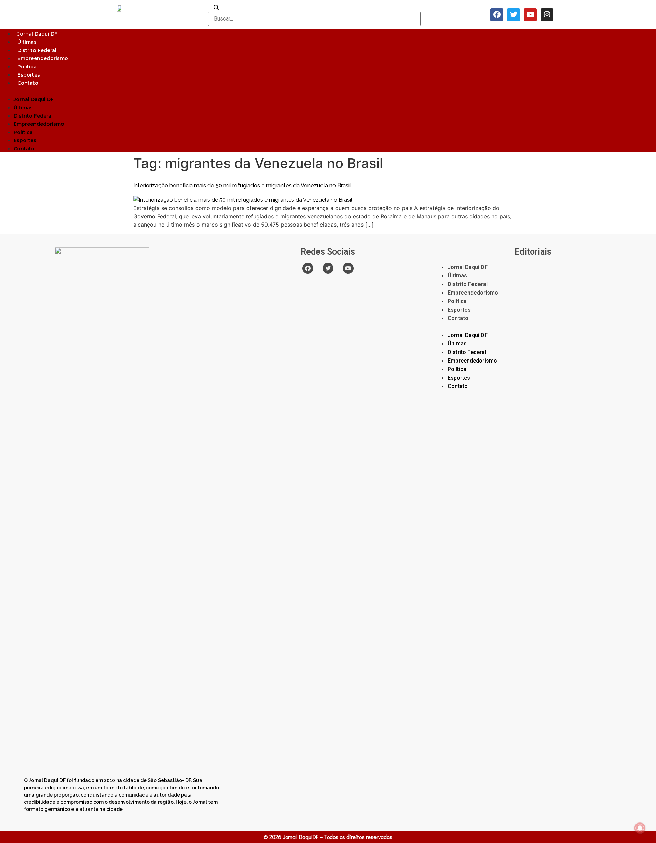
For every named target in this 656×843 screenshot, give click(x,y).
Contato (27, 83)
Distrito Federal (36, 50)
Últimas (27, 42)
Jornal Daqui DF (37, 34)
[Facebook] (496, 14)
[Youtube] (530, 14)
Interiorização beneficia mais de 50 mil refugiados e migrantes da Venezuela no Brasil (242, 185)
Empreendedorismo (42, 58)
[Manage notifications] (639, 827)
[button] (328, 91)
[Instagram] (547, 14)
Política (27, 67)
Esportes (28, 75)
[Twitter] (513, 14)
